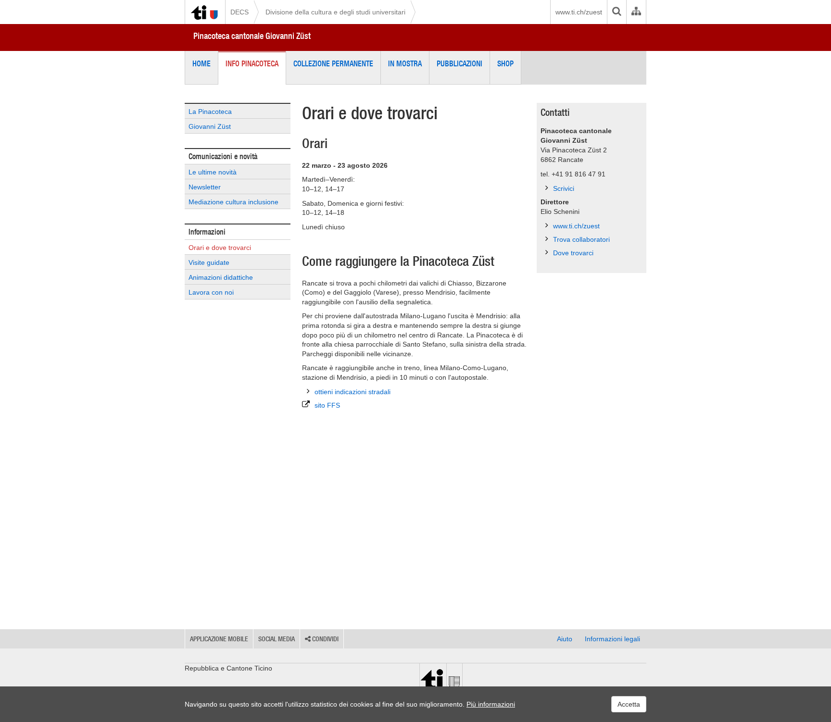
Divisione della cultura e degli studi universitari (335, 12)
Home (201, 63)
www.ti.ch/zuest (578, 12)
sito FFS (327, 405)
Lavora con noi (211, 292)
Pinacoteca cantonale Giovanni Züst (252, 35)
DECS (239, 12)
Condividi (325, 639)
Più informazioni (490, 704)
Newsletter (205, 187)
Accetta (628, 704)
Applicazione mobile (219, 639)
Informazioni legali (612, 639)
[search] (616, 12)
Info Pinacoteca (252, 63)
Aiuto (564, 639)
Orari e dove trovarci (220, 247)
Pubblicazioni (459, 63)
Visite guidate (209, 262)
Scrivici (563, 188)
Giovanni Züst (210, 126)
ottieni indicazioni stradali (352, 392)
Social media (276, 639)
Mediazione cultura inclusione (233, 202)
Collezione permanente (333, 63)
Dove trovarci (573, 253)
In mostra (405, 63)
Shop (505, 63)
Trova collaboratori (581, 239)
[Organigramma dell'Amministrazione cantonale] (636, 12)
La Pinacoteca (210, 111)
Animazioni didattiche (221, 277)
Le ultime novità (213, 172)
